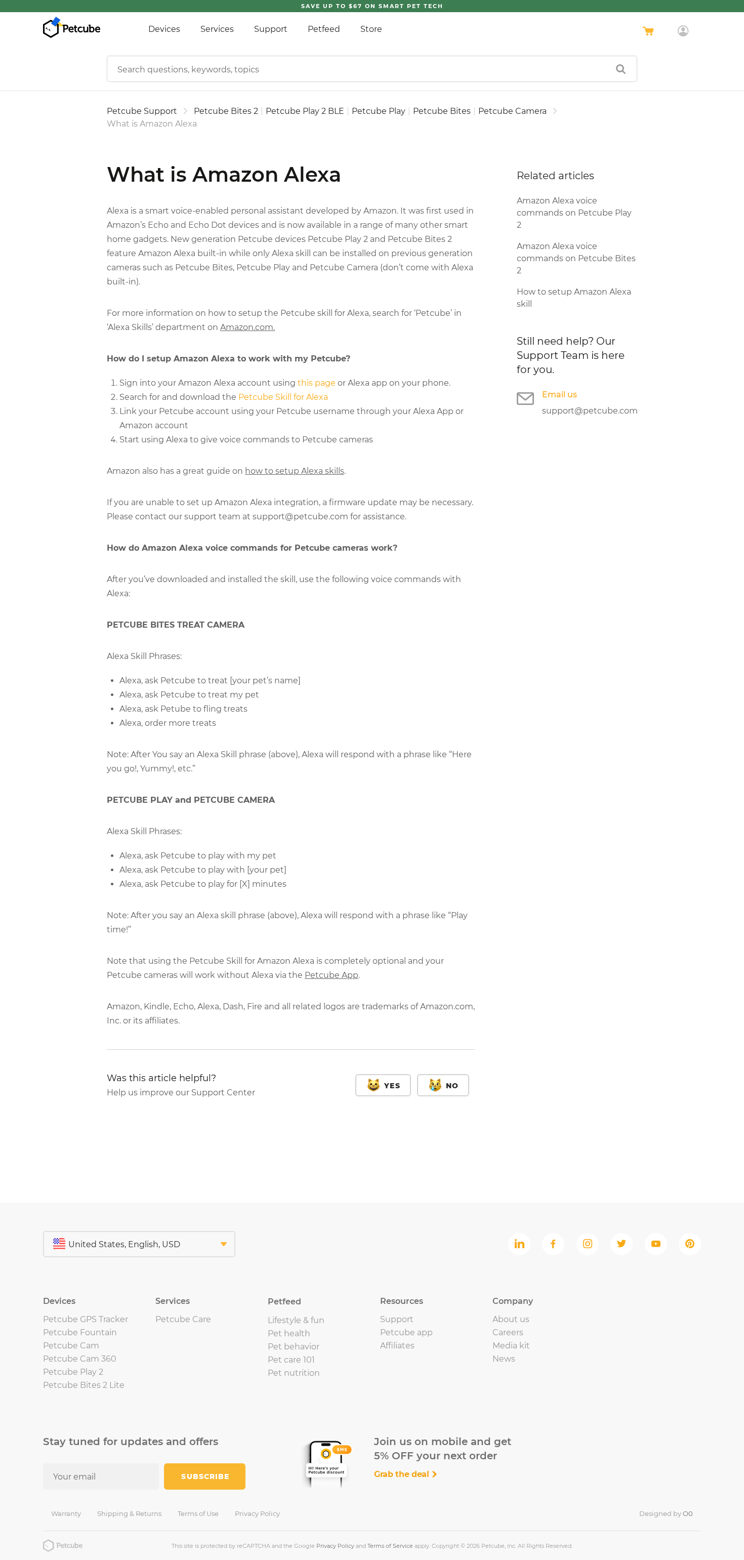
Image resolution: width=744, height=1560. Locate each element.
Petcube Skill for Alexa (283, 397)
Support (270, 29)
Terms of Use (198, 1513)
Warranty (66, 1513)
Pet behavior (293, 1346)
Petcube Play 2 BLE (305, 111)
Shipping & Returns (129, 1513)
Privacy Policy (257, 1513)
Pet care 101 (291, 1360)
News (503, 1359)
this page (317, 383)
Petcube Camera (512, 111)
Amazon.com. (247, 327)
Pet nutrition (294, 1373)
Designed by (666, 1513)
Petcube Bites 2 (226, 111)
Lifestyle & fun (296, 1320)
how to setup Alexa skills (294, 471)
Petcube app (406, 1332)
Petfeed (324, 29)
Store (371, 29)
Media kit (511, 1345)
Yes (392, 1085)
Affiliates (397, 1345)
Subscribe (205, 1476)
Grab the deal (403, 1474)
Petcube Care (183, 1319)
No (452, 1085)
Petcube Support (142, 111)
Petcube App (331, 975)
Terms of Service (390, 1545)
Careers (507, 1332)
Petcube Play (378, 111)
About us (510, 1319)
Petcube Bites (442, 111)
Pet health (289, 1333)
